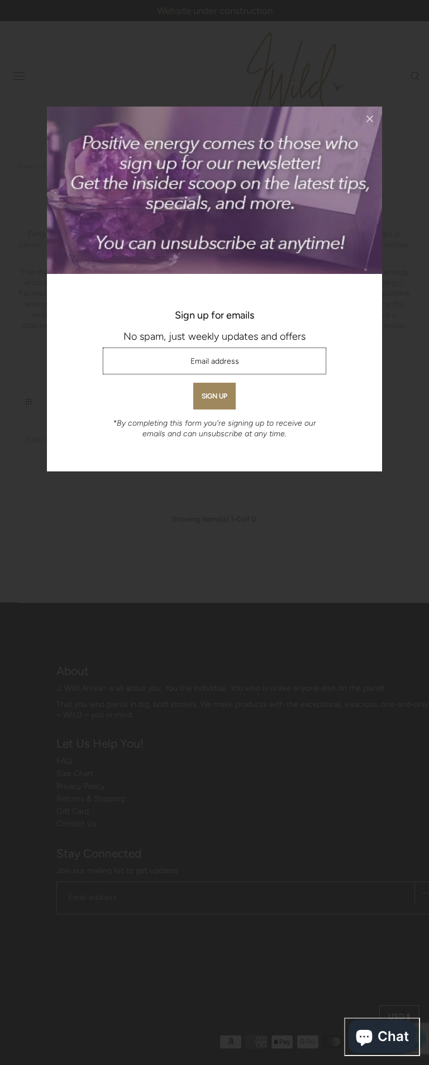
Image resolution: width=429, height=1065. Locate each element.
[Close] (370, 119)
